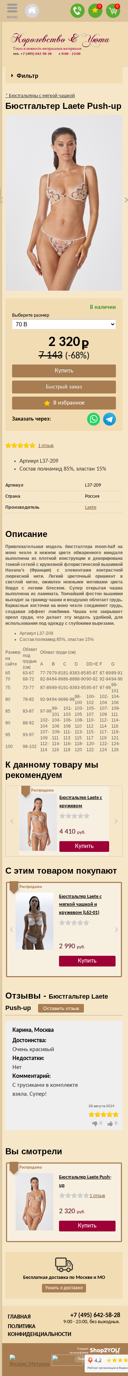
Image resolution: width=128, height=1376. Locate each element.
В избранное (68, 403)
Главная (19, 1317)
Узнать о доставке (64, 1288)
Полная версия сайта (93, 1359)
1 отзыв (46, 445)
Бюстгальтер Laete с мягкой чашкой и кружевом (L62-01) (80, 904)
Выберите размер (30, 315)
